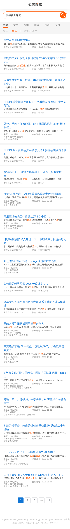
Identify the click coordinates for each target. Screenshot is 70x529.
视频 (26, 24)
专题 (57, 24)
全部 (5, 24)
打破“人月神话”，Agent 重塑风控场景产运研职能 (32, 193)
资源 (47, 24)
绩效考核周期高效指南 (17, 40)
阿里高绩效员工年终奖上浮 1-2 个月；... (27, 216)
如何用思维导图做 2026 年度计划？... (26, 283)
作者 (36, 24)
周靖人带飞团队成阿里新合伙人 (24, 323)
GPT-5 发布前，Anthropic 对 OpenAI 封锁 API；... (33, 474)
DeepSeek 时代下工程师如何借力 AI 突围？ (30, 452)
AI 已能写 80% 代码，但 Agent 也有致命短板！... (33, 261)
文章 (15, 24)
